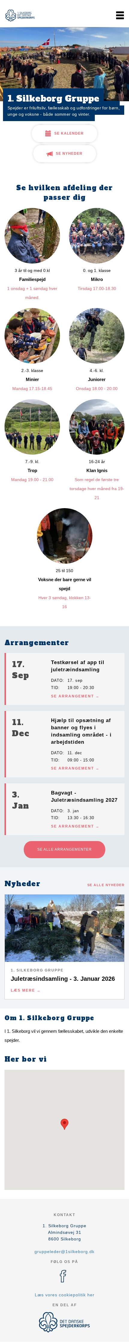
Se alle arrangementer (64, 849)
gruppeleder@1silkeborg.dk (64, 1251)
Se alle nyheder (106, 885)
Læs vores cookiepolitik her (64, 1294)
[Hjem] (19, 15)
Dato (57, 680)
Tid (54, 687)
